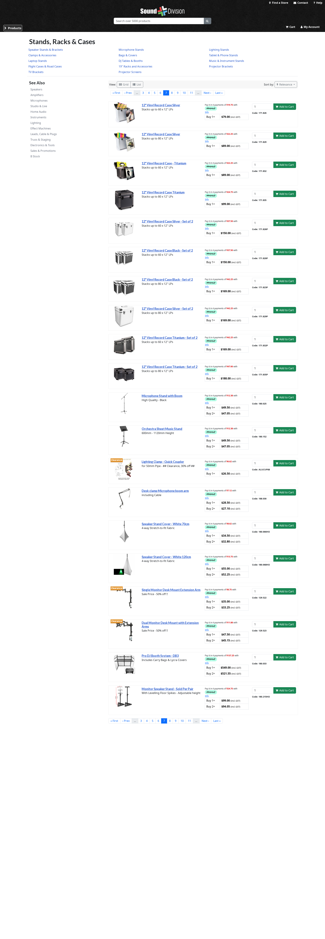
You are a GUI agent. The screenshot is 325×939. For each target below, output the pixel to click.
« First (116, 93)
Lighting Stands (219, 50)
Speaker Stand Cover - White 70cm (165, 524)
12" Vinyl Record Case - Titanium (164, 163)
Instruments (38, 117)
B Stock (35, 156)
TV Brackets (36, 72)
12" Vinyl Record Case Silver (161, 105)
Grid (125, 84)
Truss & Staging (40, 139)
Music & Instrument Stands (226, 61)
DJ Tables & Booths (131, 61)
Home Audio (38, 112)
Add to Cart (286, 107)
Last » (219, 93)
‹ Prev (128, 93)
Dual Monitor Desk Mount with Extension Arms (170, 624)
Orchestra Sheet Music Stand (162, 429)
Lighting (35, 123)
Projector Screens (130, 72)
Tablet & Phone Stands (223, 55)
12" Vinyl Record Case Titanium (163, 192)
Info (207, 112)
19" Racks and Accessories (135, 66)
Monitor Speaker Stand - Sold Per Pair (167, 689)
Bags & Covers (128, 55)
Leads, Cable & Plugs (43, 134)
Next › (207, 93)
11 (191, 93)
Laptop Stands (37, 61)
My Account (311, 27)
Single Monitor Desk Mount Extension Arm (171, 590)
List (138, 84)
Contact (302, 3)
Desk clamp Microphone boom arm (165, 491)
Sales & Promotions (43, 151)
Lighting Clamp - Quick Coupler (163, 462)
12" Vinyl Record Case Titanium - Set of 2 (169, 338)
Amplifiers (37, 95)
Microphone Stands (131, 50)
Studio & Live (38, 106)
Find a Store (279, 3)
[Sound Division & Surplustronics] (162, 11)
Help (319, 3)
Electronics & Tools (42, 145)
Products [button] (14, 28)
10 (184, 93)
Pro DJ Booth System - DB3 (160, 656)
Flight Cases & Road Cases (45, 66)
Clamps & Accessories (42, 55)
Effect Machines (40, 128)
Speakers (36, 89)
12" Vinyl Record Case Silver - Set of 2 (167, 221)
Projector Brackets (221, 66)
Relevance (286, 84)
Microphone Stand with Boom (162, 396)
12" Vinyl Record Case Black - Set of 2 (167, 250)
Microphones (39, 100)
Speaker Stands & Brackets (45, 50)
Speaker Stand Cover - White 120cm (166, 557)
